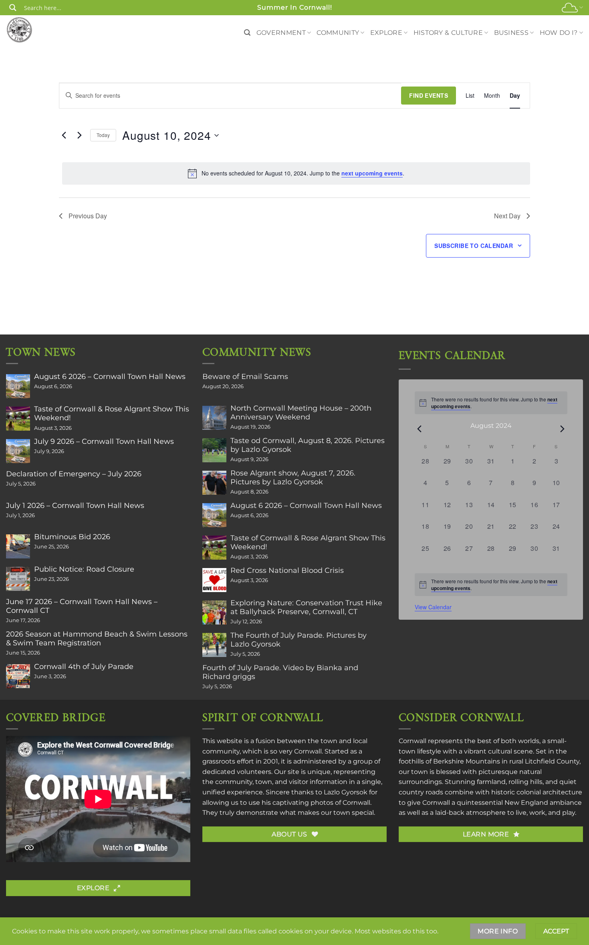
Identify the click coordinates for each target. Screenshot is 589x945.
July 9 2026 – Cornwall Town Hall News (104, 441)
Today (103, 134)
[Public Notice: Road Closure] (18, 579)
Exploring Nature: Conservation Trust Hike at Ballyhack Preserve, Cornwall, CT (306, 607)
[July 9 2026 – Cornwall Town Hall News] (18, 451)
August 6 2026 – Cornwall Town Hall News (110, 376)
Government (281, 32)
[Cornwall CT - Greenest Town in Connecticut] (34, 29)
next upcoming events (372, 173)
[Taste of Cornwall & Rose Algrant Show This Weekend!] (18, 419)
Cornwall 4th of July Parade (83, 666)
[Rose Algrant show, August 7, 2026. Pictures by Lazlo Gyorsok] (214, 483)
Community (338, 32)
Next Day (507, 215)
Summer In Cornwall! (294, 7)
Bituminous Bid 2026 (72, 536)
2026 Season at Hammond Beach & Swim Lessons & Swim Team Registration (97, 638)
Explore (386, 32)
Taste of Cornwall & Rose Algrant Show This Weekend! (111, 413)
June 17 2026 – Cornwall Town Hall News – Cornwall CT (81, 606)
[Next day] (79, 135)
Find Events (428, 95)
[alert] (296, 173)
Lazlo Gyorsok (345, 792)
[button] (247, 32)
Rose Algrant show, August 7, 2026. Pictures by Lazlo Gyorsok (292, 477)
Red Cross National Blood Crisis (287, 570)
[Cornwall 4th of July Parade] (18, 676)
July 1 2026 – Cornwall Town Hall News (75, 505)
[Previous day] (64, 135)
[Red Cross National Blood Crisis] (214, 580)
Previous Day (88, 215)
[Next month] (562, 429)
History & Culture (448, 32)
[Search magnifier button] (13, 7)
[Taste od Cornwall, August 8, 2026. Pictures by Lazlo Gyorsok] (214, 450)
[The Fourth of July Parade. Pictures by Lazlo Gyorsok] (214, 645)
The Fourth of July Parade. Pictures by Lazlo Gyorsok (298, 640)
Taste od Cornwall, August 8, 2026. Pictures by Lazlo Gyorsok (307, 445)
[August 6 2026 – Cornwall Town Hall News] (18, 386)
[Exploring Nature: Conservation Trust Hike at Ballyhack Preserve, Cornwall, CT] (214, 612)
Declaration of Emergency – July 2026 (73, 473)
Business (511, 32)
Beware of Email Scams (245, 376)
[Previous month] (419, 429)
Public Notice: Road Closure (84, 569)
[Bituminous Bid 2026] (18, 546)
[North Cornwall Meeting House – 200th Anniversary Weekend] (214, 418)
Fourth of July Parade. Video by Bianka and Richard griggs (280, 672)
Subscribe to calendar (473, 246)
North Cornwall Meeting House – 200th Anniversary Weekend (300, 412)
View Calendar (433, 607)
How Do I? (559, 32)
